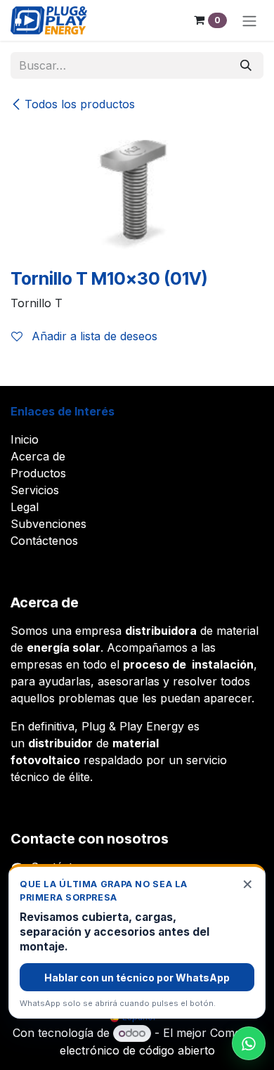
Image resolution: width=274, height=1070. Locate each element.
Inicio (25, 439)
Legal (25, 507)
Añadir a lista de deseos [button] (92, 336)
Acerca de (38, 456)
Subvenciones (48, 524)
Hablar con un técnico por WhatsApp (137, 978)
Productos (38, 473)
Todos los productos (80, 104)
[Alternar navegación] (249, 20)
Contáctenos (44, 541)
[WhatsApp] (249, 1043)
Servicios (35, 490)
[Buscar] (245, 65)
